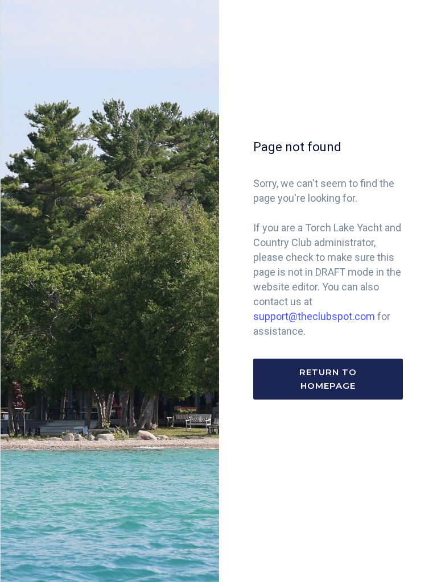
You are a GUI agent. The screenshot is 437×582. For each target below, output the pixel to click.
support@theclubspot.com (314, 316)
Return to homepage (328, 379)
